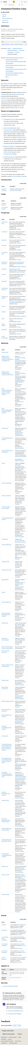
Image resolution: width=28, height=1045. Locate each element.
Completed (4, 930)
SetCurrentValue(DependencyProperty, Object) (6, 820)
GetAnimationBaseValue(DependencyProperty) (6, 615)
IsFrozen (4, 306)
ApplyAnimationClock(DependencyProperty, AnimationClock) (7, 373)
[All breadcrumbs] (2, 5)
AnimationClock (8, 137)
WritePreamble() (5, 894)
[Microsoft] (14, 2)
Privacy (9, 1039)
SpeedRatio (4, 329)
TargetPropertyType (9, 157)
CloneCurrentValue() (6, 495)
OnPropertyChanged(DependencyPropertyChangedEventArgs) (20, 778)
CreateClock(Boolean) (6, 544)
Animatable (10, 52)
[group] (14, 44)
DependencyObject (12, 50)
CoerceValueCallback (19, 525)
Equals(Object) (5, 579)
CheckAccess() (5, 428)
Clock (21, 352)
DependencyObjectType (18, 262)
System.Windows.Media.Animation (15, 29)
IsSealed (4, 311)
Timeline (17, 52)
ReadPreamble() (5, 800)
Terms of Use (18, 1041)
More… (7, 77)
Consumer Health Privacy (7, 1041)
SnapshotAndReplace (20, 380)
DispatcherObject (17, 48)
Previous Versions (13, 1037)
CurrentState (21, 944)
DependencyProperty (20, 360)
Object (9, 48)
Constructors (5, 20)
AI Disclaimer (4, 1037)
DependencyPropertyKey (20, 456)
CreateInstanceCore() (9, 119)
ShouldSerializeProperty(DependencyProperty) (7, 855)
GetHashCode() (5, 680)
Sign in (25, 1)
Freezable (21, 50)
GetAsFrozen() (5, 623)
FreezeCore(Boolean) (6, 602)
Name (3, 318)
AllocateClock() (5, 352)
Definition (4, 14)
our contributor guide (17, 999)
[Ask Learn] (19, 5)
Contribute (3, 1039)
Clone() (3, 463)
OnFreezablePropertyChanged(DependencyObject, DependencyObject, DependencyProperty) (7, 747)
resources (3, 100)
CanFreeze (4, 245)
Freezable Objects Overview (16, 107)
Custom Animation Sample (10, 986)
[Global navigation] (1, 2)
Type (12, 159)
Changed (22, 781)
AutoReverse (4, 231)
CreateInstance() (5, 561)
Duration (11, 225)
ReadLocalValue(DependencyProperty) (6, 794)
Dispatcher (4, 269)
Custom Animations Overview (19, 176)
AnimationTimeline (7, 83)
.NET (6, 4)
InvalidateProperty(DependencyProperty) (7, 728)
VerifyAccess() (5, 866)
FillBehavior (4, 281)
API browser (11, 4)
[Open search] (21, 2)
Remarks (4, 16)
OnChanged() (5, 736)
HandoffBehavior (19, 365)
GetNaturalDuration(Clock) (8, 701)
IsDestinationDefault (9, 146)
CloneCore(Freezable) (6, 483)
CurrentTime (21, 951)
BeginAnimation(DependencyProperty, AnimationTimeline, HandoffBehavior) (7, 391)
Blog (19, 1037)
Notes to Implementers (7, 18)
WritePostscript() (5, 874)
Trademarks (3, 1043)
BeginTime (4, 240)
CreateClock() (5, 539)
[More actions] (26, 5)
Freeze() (3, 592)
